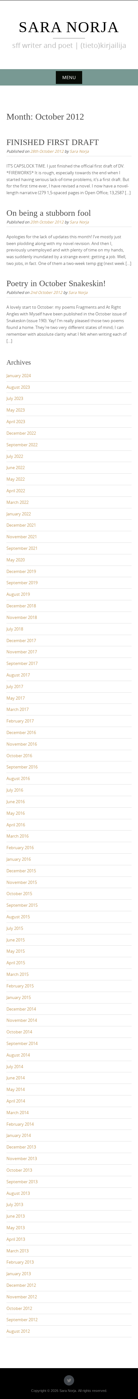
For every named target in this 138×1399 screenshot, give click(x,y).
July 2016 (14, 790)
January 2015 (18, 997)
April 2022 (15, 491)
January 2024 (18, 375)
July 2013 (14, 1204)
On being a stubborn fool (48, 213)
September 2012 (22, 1319)
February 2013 (20, 1262)
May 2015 (15, 951)
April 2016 (15, 825)
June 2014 (15, 1078)
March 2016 (17, 836)
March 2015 (17, 974)
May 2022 (15, 479)
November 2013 (21, 1158)
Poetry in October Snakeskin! (56, 283)
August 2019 (18, 594)
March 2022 (17, 502)
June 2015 (15, 940)
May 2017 (15, 698)
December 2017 (21, 640)
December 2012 (21, 1285)
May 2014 (15, 1089)
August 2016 (18, 778)
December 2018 (21, 606)
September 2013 (22, 1182)
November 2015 (21, 882)
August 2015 (18, 917)
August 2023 (18, 387)
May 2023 (15, 410)
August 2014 (18, 1055)
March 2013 (17, 1251)
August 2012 (18, 1331)
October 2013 (19, 1170)
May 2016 (15, 813)
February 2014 (20, 1124)
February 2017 (20, 721)
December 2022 (21, 433)
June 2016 (15, 801)
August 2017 (18, 675)
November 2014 (21, 1020)
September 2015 (22, 905)
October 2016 (19, 756)
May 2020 (15, 560)
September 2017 (22, 663)
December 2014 (21, 1009)
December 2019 (21, 571)
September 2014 (22, 1043)
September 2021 (22, 548)
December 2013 (21, 1147)
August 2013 (18, 1193)
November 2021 (21, 537)
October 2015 (19, 893)
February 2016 (20, 847)
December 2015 (21, 871)
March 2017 (17, 709)
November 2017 (21, 652)
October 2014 (19, 1032)
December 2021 (21, 525)
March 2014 (17, 1112)
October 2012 (19, 1308)
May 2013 (15, 1228)
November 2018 (21, 617)
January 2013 (18, 1273)
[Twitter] (69, 1380)
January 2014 (18, 1135)
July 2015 (14, 928)
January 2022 (18, 514)
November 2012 (21, 1297)
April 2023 (15, 421)
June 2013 (15, 1216)
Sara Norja (69, 26)
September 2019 (22, 583)
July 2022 (14, 456)
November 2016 (21, 744)
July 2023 (14, 398)
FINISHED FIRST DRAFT (52, 142)
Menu (69, 77)
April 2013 (15, 1239)
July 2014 (14, 1066)
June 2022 (15, 467)
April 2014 (15, 1101)
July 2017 (14, 686)
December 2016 (21, 732)
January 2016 (18, 859)
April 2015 (15, 963)
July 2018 (14, 629)
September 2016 (22, 767)
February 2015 (20, 986)
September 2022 (22, 445)
